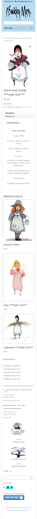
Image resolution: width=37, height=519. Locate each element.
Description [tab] (10, 113)
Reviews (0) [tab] (10, 116)
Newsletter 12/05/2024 (12, 366)
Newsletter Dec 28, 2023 (12, 372)
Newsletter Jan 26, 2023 (12, 379)
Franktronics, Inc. (25, 510)
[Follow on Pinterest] (11, 487)
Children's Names (14, 38)
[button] (30, 46)
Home (5, 38)
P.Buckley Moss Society (18, 442)
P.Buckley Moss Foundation (18, 466)
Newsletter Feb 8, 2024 (12, 369)
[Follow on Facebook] (4, 487)
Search (18, 20)
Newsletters (9, 359)
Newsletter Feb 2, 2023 (12, 376)
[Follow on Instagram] (7, 487)
